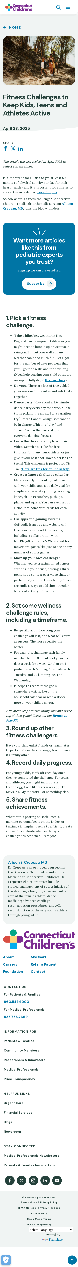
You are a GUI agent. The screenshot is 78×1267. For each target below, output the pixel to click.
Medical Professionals (21, 1069)
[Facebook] (5, 148)
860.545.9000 (16, 1001)
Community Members (21, 1050)
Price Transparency (19, 1079)
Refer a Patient (44, 964)
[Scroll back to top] (72, 1260)
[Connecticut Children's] (18, 7)
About (8, 957)
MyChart (38, 957)
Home (15, 27)
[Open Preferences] (6, 1260)
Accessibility (39, 1213)
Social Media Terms (39, 1219)
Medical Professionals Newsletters (31, 1155)
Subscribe (36, 283)
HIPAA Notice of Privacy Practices (39, 1207)
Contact (38, 971)
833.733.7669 (16, 1016)
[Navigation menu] (68, 7)
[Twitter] (13, 148)
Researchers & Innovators (24, 1060)
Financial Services (18, 1112)
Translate (55, 1239)
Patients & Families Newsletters (29, 1165)
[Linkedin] (20, 148)
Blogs (8, 1122)
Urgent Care (13, 1103)
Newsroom (12, 1131)
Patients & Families (19, 1041)
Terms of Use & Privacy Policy (39, 1202)
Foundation (13, 971)
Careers (10, 964)
